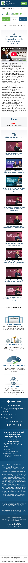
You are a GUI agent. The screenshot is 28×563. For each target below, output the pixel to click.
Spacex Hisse (8, 455)
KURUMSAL (13, 439)
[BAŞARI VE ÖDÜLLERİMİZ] (14, 339)
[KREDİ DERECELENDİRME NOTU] (14, 360)
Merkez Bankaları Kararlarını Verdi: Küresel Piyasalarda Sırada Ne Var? (14, 299)
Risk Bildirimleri (13, 506)
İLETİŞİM (7, 437)
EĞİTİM (13, 437)
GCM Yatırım (5, 519)
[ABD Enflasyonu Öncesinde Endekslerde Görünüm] (14, 236)
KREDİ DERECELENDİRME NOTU (14, 365)
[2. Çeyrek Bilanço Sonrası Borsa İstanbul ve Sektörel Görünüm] (14, 164)
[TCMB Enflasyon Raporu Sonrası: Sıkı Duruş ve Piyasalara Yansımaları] (14, 200)
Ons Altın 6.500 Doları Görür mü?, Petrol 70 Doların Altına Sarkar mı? (14, 189)
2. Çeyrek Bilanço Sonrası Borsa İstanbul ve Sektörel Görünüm (14, 171)
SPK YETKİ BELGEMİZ (14, 324)
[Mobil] (3, 14)
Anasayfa (4, 503)
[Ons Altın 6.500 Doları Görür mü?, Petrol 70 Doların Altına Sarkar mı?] (14, 181)
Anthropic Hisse (18, 455)
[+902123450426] (21, 8)
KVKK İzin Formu (21, 510)
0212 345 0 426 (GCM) (9, 414)
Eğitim (5, 25)
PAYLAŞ (15, 119)
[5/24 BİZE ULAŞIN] (18, 8)
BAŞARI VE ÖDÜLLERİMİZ (14, 345)
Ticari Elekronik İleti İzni (8, 511)
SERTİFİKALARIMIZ (14, 386)
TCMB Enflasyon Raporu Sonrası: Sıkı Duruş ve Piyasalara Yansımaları (14, 208)
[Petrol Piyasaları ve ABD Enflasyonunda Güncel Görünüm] (14, 219)
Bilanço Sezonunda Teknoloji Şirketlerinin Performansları (14, 280)
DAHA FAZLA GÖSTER (13, 307)
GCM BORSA (17, 434)
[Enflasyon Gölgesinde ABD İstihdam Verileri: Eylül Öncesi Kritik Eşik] (14, 254)
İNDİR (24, 3)
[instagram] (20, 425)
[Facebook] (7, 425)
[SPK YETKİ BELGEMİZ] (14, 318)
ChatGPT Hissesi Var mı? (11, 451)
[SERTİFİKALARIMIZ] (14, 381)
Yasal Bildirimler (12, 503)
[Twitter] (10, 425)
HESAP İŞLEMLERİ (13, 441)
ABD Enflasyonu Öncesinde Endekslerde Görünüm (14, 244)
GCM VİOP (8, 434)
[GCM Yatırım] (14, 14)
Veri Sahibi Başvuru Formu (19, 512)
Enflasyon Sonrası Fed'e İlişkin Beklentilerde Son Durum (14, 154)
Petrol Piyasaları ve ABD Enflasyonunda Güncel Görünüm (14, 226)
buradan (17, 561)
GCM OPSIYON (18, 432)
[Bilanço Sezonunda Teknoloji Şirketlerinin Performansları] (14, 273)
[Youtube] (14, 425)
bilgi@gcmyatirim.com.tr (11, 418)
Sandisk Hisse (8, 457)
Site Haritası (21, 506)
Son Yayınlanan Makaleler (11, 443)
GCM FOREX (8, 432)
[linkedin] (17, 425)
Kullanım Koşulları (15, 504)
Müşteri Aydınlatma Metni (9, 510)
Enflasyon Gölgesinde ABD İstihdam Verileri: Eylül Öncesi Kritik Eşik (14, 262)
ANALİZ (19, 437)
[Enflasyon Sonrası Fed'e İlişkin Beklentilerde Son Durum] (14, 146)
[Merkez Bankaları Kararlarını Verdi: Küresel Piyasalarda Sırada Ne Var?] (14, 290)
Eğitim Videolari (14, 25)
